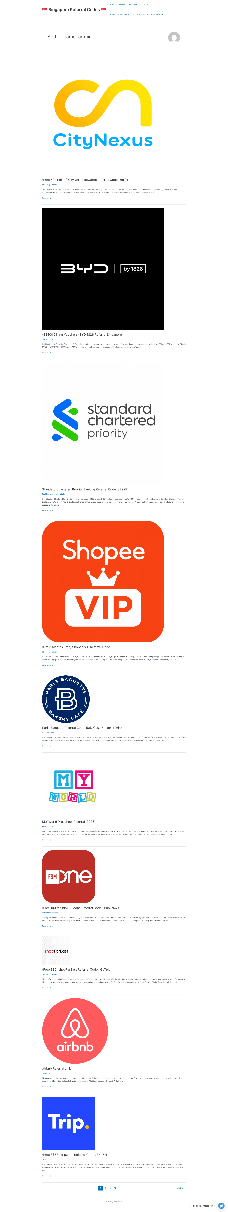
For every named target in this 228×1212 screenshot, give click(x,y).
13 (115, 1188)
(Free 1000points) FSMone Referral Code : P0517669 (80, 908)
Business (46, 826)
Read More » (47, 198)
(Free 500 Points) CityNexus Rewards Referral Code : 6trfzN (86, 180)
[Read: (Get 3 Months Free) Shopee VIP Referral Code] (103, 581)
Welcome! (132, 5)
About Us (144, 5)
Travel (44, 1073)
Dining (45, 732)
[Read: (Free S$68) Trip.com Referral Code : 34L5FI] (68, 1123)
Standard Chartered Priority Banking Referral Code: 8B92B (84, 489)
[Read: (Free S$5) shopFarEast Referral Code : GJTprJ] (56, 950)
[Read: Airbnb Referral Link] (75, 1031)
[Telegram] (221, 1206)
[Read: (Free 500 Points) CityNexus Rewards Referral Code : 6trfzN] (103, 114)
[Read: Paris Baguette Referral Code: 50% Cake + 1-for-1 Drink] (66, 699)
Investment (47, 913)
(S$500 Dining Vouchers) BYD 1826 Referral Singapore (82, 334)
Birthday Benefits (117, 5)
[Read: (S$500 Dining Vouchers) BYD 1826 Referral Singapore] (103, 269)
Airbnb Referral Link (56, 1068)
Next (180, 1188)
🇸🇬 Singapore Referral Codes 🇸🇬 (74, 9)
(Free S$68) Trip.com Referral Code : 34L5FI (74, 1155)
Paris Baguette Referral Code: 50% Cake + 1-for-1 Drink (82, 728)
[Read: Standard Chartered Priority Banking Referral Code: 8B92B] (103, 423)
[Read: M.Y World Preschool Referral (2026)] (72, 786)
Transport (46, 339)
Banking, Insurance (50, 494)
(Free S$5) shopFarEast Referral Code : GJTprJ (76, 969)
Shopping (46, 184)
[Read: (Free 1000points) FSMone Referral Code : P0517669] (68, 876)
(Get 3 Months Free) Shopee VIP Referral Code (76, 647)
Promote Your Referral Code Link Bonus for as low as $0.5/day (136, 14)
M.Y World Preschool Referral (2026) (68, 821)
